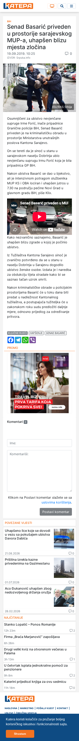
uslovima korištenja (56, 502)
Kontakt (62, 708)
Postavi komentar (55, 512)
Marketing (27, 708)
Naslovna (11, 708)
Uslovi (9, 713)
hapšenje (36, 333)
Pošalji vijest (45, 708)
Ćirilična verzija (26, 713)
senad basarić (55, 333)
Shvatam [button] (20, 733)
